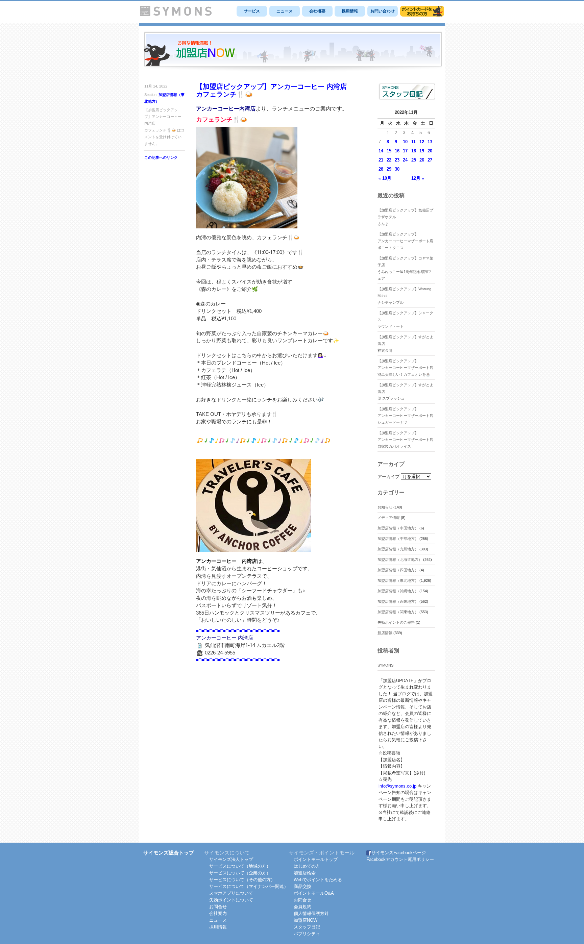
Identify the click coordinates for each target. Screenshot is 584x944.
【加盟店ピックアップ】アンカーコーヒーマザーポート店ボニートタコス (405, 241)
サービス (252, 11)
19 (421, 150)
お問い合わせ (382, 11)
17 (405, 150)
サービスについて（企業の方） (240, 872)
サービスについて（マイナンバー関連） (248, 886)
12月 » (417, 178)
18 (413, 150)
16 (397, 150)
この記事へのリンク (161, 157)
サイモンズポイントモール (422, 11)
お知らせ (385, 507)
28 (381, 169)
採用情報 (350, 11)
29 (389, 169)
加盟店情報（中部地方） (398, 539)
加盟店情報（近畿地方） (398, 601)
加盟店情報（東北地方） (398, 580)
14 (381, 150)
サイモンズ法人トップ (231, 859)
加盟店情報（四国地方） (398, 570)
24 (405, 160)
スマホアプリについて (231, 893)
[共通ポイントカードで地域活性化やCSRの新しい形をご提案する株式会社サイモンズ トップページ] (176, 14)
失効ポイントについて (231, 899)
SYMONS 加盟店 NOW (293, 52)
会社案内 (218, 913)
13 (430, 141)
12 (421, 141)
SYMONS (385, 665)
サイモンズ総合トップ (168, 852)
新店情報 (385, 633)
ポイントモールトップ (316, 859)
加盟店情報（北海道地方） (400, 559)
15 (389, 150)
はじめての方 (307, 866)
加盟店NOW (305, 920)
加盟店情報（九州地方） (398, 549)
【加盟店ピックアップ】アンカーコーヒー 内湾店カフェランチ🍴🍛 (271, 90)
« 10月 (385, 178)
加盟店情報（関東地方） (398, 612)
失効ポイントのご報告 (396, 622)
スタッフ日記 (307, 926)
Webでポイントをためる (318, 879)
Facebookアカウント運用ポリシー (400, 859)
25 (413, 160)
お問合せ (218, 906)
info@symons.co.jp (397, 786)
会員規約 (302, 906)
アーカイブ (388, 476)
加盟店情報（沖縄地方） (398, 591)
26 (421, 160)
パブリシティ (307, 933)
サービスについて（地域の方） (240, 866)
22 (389, 160)
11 (413, 141)
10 (405, 141)
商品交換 (302, 886)
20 (430, 150)
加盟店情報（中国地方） (398, 528)
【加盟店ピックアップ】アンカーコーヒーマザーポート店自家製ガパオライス (405, 439)
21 (381, 160)
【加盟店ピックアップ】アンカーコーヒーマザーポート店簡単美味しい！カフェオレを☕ (405, 367)
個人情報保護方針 (311, 913)
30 (397, 169)
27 (430, 160)
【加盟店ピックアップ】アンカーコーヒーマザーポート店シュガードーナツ (405, 415)
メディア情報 (389, 518)
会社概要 (317, 11)
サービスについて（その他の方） (242, 879)
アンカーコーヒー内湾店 (226, 108)
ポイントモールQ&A (314, 893)
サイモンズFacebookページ (398, 852)
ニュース (284, 11)
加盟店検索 (305, 872)
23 (397, 160)
